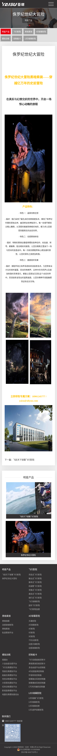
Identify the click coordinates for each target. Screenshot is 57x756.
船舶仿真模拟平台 (9, 675)
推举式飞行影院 (35, 582)
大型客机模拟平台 (9, 682)
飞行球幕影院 (34, 601)
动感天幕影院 (34, 644)
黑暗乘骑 (28, 31)
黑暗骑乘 (6, 620)
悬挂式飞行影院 (35, 593)
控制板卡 (17, 38)
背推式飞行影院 (35, 590)
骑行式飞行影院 (35, 597)
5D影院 (32, 632)
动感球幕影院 (34, 647)
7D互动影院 (33, 640)
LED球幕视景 (34, 705)
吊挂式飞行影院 (35, 574)
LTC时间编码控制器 (37, 686)
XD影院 (32, 636)
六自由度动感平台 (9, 663)
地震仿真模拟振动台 (10, 694)
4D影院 (32, 628)
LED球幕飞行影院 (36, 698)
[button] (27, 25)
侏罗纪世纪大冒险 (9, 578)
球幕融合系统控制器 (37, 678)
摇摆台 (5, 659)
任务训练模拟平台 (9, 686)
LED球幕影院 (30, 38)
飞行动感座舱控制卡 (37, 659)
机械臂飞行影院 (35, 586)
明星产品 (5, 31)
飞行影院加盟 (34, 609)
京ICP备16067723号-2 (29, 752)
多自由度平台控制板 (37, 667)
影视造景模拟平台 (9, 690)
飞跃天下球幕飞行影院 (23, 459)
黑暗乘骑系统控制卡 (37, 663)
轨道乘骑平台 (7, 632)
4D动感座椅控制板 (36, 671)
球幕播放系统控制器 (37, 682)
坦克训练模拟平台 (9, 678)
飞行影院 (17, 31)
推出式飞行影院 (35, 578)
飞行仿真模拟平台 (9, 667)
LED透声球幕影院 (36, 709)
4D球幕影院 (41, 31)
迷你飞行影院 (34, 605)
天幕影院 (32, 620)
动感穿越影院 (7, 624)
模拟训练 (5, 38)
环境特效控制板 (35, 675)
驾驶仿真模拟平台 (9, 671)
